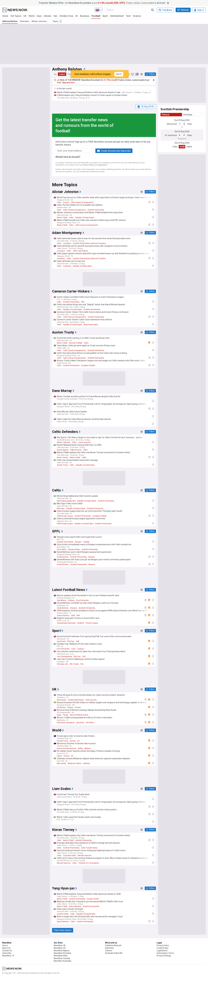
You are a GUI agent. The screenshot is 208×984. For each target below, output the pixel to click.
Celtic (189, 124)
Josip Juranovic (84, 442)
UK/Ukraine (61, 707)
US (78, 741)
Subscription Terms (165, 953)
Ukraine (47, 16)
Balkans (87, 748)
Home (5, 16)
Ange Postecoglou (91, 324)
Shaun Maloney (75, 906)
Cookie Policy (162, 948)
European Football (88, 365)
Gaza (39, 16)
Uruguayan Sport (69, 855)
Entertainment (117, 16)
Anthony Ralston (10, 21)
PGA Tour (70, 641)
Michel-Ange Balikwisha (66, 501)
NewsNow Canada (62, 958)
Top (55, 74)
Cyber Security (91, 700)
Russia (78, 707)
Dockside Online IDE (114, 953)
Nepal (59, 715)
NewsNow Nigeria (61, 950)
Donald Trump (62, 741)
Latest (62, 74)
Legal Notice (102, 165)
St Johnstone (171, 135)
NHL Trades (74, 664)
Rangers (78, 542)
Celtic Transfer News (89, 848)
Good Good (61, 641)
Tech (128, 16)
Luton (73, 649)
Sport (105, 16)
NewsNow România (62, 953)
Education (80, 722)
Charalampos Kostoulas (66, 623)
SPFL (83, 302)
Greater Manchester (76, 700)
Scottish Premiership (96, 210)
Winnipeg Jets (62, 664)
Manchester (61, 700)
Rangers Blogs (74, 549)
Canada (72, 741)
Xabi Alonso (61, 600)
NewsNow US (60, 948)
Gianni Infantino (63, 615)
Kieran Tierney (62, 457)
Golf (77, 641)
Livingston (67, 243)
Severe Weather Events (79, 715)
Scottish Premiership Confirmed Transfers (89, 243)
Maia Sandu (61, 763)
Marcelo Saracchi (84, 855)
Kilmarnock (172, 124)
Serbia (80, 748)
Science (137, 16)
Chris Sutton (62, 549)
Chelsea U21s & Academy (89, 863)
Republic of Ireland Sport (84, 217)
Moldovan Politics (75, 763)
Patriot (59, 756)
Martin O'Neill (62, 217)
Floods (65, 715)
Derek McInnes (63, 557)
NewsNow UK (60, 945)
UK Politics (90, 722)
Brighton (80, 623)
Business (84, 16)
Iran (55, 16)
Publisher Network (113, 945)
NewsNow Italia (60, 955)
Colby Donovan (76, 450)
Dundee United (93, 899)
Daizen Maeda (62, 450)
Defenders (24, 21)
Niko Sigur (61, 508)
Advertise (109, 948)
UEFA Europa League (65, 516)
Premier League (92, 623)
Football (96, 16)
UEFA (73, 615)
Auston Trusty (62, 465)
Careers (108, 950)
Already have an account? (67, 156)
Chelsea (71, 600)
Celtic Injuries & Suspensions (82, 202)
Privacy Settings (164, 955)
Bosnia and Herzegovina (66, 748)
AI (77, 16)
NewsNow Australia (62, 961)
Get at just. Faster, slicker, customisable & (102, 3)
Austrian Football (75, 343)
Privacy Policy (88, 165)
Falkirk (189, 147)
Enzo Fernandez (82, 600)
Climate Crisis (66, 16)
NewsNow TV (8, 955)
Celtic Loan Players (80, 251)
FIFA (78, 615)
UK (24, 16)
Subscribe (6, 953)
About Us (6, 948)
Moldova (86, 763)
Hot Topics (15, 16)
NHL (82, 664)
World (31, 16)
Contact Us (7, 950)
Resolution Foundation (66, 722)
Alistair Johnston (39, 21)
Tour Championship (64, 656)
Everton (66, 202)
